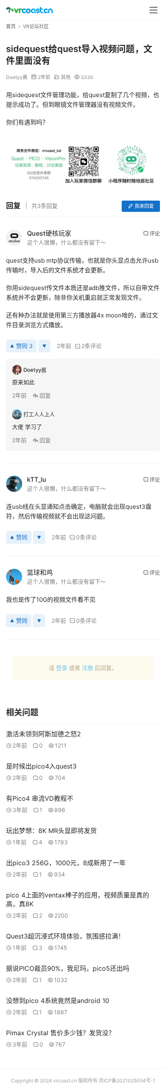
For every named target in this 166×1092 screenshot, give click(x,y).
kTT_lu (36, 479)
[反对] (44, 346)
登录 (61, 667)
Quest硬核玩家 (49, 233)
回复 (45, 395)
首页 (11, 26)
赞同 (21, 537)
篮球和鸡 (40, 572)
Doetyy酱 (16, 77)
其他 (66, 77)
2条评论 (91, 345)
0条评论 (86, 537)
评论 (154, 233)
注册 (87, 667)
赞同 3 (24, 345)
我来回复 (144, 206)
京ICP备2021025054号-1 (127, 1080)
